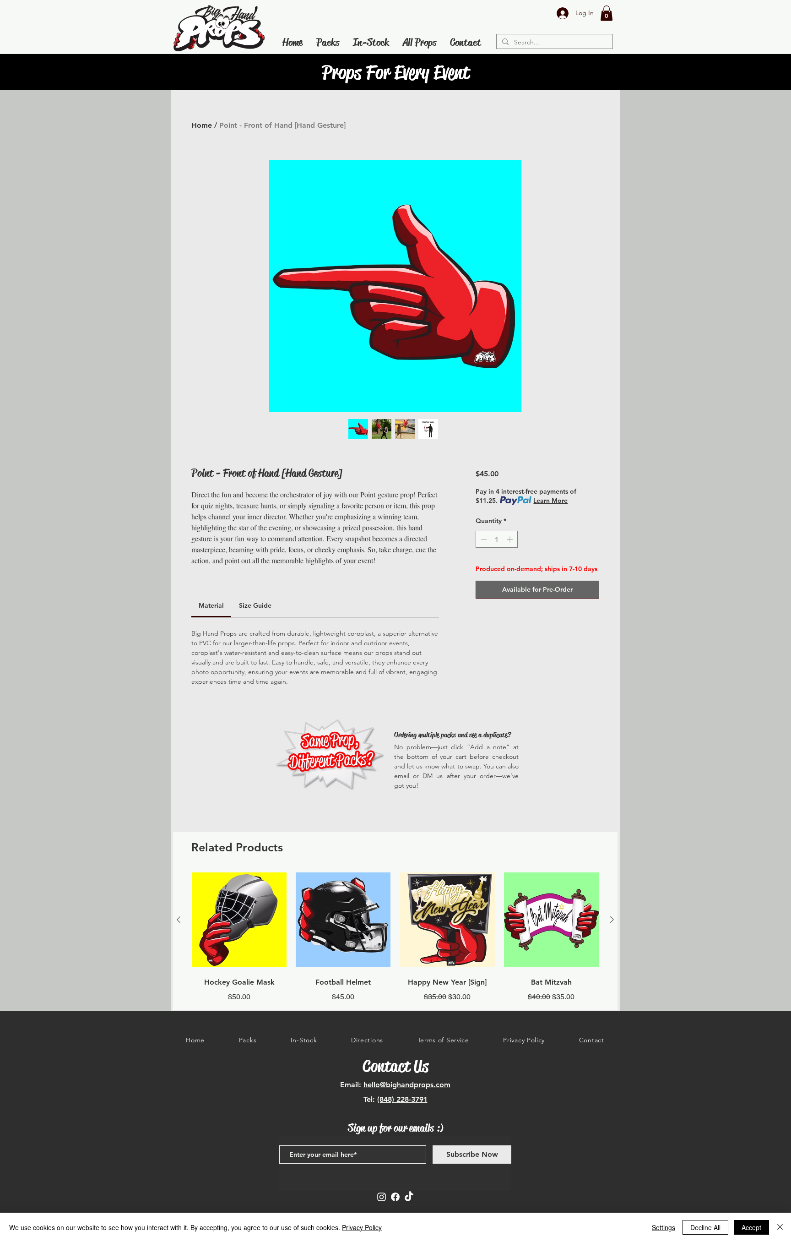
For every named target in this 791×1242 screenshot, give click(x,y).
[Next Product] (612, 919)
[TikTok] (409, 1197)
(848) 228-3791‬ (402, 1099)
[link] (211, 605)
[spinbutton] (496, 539)
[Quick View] (239, 919)
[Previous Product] (178, 919)
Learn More (550, 500)
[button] (606, 13)
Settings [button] (663, 1227)
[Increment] (510, 539)
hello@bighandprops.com (406, 1084)
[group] (395, 937)
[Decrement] (482, 539)
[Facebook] (395, 1197)
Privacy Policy (362, 1227)
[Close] (780, 1227)
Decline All (705, 1227)
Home (201, 125)
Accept (751, 1227)
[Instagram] (381, 1197)
